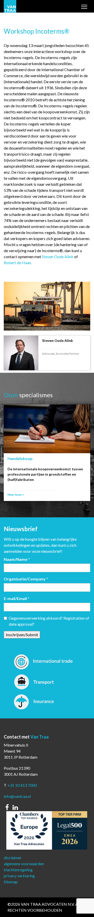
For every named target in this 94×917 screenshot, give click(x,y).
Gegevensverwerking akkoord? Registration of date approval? (49, 621)
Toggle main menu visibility (84, 7)
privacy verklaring (19, 875)
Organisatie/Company (26, 578)
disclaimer (13, 857)
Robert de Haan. (18, 262)
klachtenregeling (18, 869)
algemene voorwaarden (24, 863)
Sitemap (11, 881)
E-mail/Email (16, 598)
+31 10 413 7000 (22, 785)
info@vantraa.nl (17, 796)
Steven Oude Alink (57, 256)
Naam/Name (17, 559)
